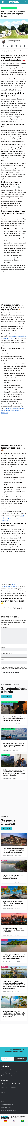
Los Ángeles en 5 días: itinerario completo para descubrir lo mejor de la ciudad (14, 930)
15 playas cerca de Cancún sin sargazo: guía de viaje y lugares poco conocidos (13, 903)
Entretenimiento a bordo (9, 7)
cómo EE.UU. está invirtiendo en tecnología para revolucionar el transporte (13, 410)
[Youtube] (12, 1083)
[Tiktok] (19, 1083)
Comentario (5, 627)
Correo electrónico (7, 653)
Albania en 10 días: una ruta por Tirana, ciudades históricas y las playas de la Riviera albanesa (13, 850)
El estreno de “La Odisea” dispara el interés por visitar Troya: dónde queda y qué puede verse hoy (14, 718)
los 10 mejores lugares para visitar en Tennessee (12, 518)
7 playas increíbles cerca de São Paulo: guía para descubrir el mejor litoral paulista (13, 877)
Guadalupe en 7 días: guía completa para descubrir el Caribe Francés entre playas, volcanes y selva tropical (14, 1013)
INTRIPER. (13, 1087)
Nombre (4, 647)
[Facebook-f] (2, 1083)
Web (2, 659)
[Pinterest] (15, 1083)
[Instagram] (6, 1083)
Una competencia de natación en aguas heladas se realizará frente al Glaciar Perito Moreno (13, 745)
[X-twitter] (9, 1083)
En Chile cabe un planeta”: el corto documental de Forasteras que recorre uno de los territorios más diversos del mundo (14, 772)
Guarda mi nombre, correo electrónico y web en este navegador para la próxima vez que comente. (14, 668)
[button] (2, 2)
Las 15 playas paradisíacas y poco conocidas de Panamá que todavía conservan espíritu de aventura (14, 956)
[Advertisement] (14, 288)
